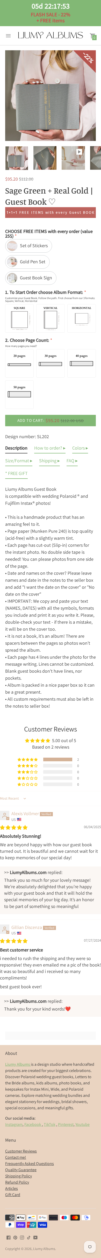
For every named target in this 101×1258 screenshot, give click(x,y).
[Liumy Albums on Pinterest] (15, 1237)
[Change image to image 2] (44, 157)
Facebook (33, 1124)
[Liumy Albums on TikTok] (29, 1237)
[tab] (16, 448)
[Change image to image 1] (16, 158)
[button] (28, 759)
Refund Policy (17, 1182)
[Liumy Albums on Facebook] (8, 1237)
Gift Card (12, 1194)
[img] (13, 827)
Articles (11, 1188)
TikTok (49, 1124)
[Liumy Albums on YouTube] (35, 1237)
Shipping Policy (18, 1176)
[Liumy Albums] (50, 35)
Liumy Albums (44, 1248)
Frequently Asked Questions (29, 1163)
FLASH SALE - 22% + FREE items (50, 13)
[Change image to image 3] (73, 157)
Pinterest (66, 1124)
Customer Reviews (21, 1151)
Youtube (82, 1124)
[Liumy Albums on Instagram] (22, 1237)
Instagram (14, 1124)
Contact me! (15, 1157)
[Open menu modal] (8, 36)
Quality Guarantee (21, 1169)
